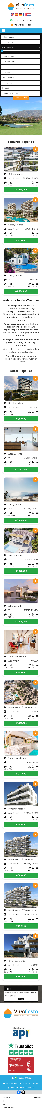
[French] (25, 14)
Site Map (37, 1097)
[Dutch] (29, 14)
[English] (12, 14)
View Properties (21, 98)
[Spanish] (16, 14)
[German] (21, 14)
